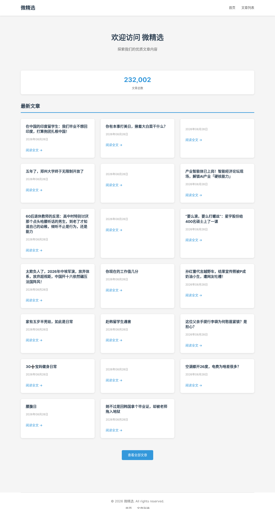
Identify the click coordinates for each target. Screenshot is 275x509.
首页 (232, 8)
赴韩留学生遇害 (118, 322)
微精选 (28, 8)
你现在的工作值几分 (122, 271)
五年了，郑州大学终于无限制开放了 (55, 171)
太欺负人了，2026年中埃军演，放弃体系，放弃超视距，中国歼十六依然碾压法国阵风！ (57, 276)
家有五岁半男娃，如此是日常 (49, 322)
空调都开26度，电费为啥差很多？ (213, 367)
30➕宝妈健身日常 (41, 367)
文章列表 (247, 8)
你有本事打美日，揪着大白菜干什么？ (136, 126)
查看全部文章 (137, 455)
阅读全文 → (34, 150)
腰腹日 (31, 406)
